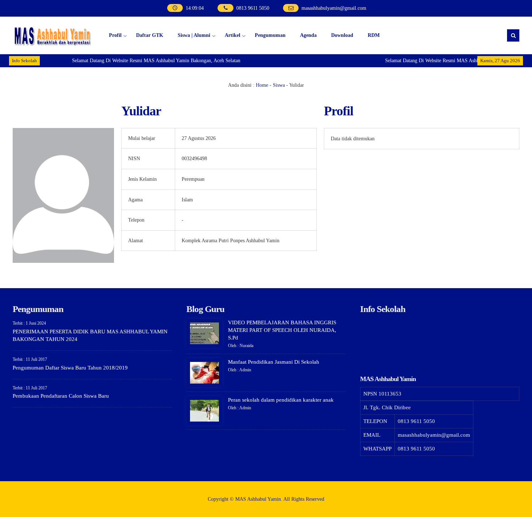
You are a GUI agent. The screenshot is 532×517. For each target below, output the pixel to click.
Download (342, 35)
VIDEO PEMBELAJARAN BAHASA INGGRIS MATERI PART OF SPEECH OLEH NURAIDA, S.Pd (282, 330)
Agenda (308, 35)
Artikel (232, 35)
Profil (115, 35)
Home (262, 85)
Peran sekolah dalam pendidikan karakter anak (281, 400)
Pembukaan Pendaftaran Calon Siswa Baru (61, 396)
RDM (374, 35)
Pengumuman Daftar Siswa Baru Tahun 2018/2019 (70, 368)
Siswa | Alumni (194, 35)
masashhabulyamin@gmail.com (333, 8)
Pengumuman (270, 35)
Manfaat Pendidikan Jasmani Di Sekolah (273, 362)
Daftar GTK (149, 35)
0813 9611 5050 (252, 8)
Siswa (279, 85)
